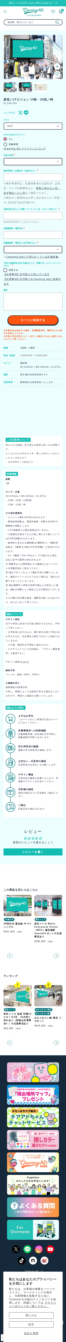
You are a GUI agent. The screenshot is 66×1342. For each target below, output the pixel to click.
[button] (57, 74)
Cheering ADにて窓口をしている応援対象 (32, 256)
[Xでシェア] (19, 113)
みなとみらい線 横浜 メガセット (48, 1019)
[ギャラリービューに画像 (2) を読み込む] (25, 87)
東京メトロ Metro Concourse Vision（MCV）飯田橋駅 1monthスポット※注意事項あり (48, 930)
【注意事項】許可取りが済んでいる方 (27, 274)
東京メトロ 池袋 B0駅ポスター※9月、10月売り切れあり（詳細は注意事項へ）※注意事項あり (18, 1019)
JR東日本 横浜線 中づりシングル (18, 925)
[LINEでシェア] (25, 112)
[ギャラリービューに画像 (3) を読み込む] (40, 87)
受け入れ (31, 1315)
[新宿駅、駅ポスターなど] (57, 22)
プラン (6, 120)
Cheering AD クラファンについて (25, 148)
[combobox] (33, 22)
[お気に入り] (53, 11)
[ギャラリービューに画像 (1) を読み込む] (10, 87)
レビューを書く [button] (33, 851)
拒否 (31, 1324)
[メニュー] (5, 11)
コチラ (25, 662)
